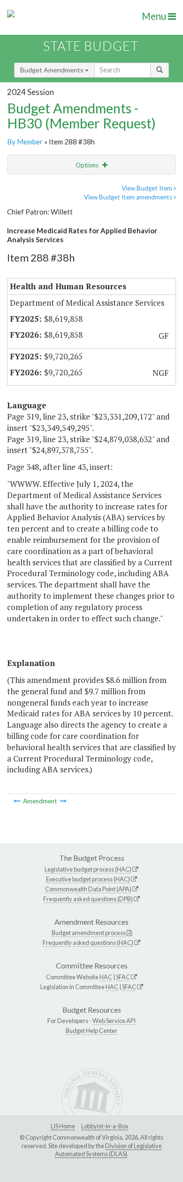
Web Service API (114, 1020)
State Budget (90, 46)
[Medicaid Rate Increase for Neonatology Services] (18, 801)
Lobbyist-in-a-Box (104, 1126)
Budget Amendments (52, 70)
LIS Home (63, 1126)
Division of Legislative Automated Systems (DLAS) (108, 1150)
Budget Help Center (91, 1030)
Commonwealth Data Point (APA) (88, 889)
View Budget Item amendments (129, 197)
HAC (105, 977)
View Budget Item (148, 188)
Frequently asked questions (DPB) (88, 899)
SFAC (123, 977)
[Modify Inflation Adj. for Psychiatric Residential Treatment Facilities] (63, 801)
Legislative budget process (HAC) (88, 869)
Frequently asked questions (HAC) (88, 942)
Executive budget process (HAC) (88, 879)
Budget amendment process (89, 932)
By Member (25, 141)
